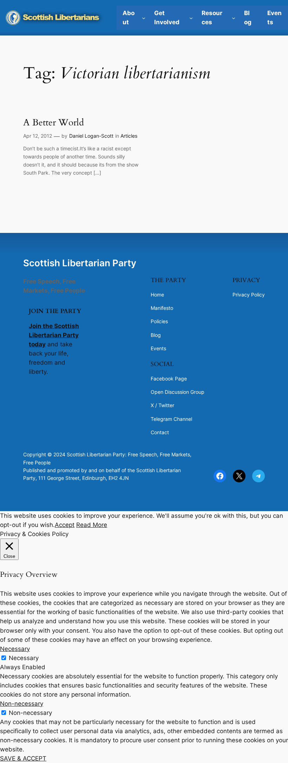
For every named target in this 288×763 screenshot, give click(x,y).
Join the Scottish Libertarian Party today (54, 335)
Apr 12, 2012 (37, 136)
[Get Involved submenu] (191, 17)
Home (157, 295)
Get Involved (166, 17)
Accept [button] (64, 524)
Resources (212, 17)
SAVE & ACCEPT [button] (23, 758)
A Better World (53, 122)
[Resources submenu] (233, 17)
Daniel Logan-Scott (91, 136)
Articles (128, 136)
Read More (91, 524)
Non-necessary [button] (21, 703)
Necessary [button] (15, 648)
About (129, 17)
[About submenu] (143, 17)
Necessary (24, 657)
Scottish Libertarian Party (79, 262)
